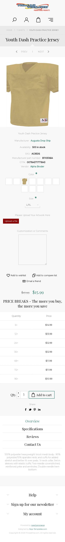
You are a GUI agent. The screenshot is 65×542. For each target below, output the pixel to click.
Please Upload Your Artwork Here (32, 215)
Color (32, 174)
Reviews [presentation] (32, 436)
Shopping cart (38, 19)
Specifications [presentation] (32, 429)
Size (31, 198)
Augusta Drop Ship (41, 140)
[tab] (32, 421)
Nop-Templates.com (38, 529)
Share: (32, 404)
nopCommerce (38, 525)
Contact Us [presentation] (32, 444)
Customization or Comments (32, 231)
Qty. (13, 395)
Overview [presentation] (32, 421)
